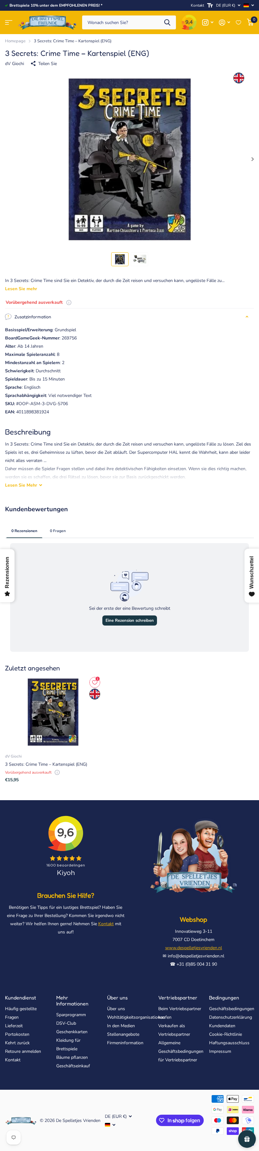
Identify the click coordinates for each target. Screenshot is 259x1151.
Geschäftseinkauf (73, 1066)
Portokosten (17, 1034)
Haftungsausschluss (229, 1043)
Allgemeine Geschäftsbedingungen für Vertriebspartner (180, 1051)
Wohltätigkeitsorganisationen (136, 1017)
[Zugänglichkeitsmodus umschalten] (210, 5)
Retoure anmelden (23, 1051)
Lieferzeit (14, 1026)
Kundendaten (222, 1026)
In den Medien (121, 1026)
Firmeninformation (125, 1043)
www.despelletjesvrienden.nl (193, 948)
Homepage (15, 41)
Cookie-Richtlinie (225, 1034)
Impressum (220, 1051)
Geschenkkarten (71, 1032)
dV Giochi (14, 64)
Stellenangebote (123, 1034)
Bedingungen (224, 997)
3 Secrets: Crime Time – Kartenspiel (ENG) (46, 764)
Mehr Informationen (72, 1000)
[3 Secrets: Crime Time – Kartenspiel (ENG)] (53, 712)
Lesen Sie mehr (21, 289)
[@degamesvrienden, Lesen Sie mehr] (208, 22)
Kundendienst (20, 997)
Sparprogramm (71, 1015)
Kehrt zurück (17, 1043)
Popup (68, 302)
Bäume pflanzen (72, 1057)
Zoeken (167, 22)
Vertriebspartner (177, 997)
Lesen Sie (21, 485)
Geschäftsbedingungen (231, 1009)
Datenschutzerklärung (230, 1017)
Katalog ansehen (8, 22)
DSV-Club (66, 1023)
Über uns (117, 997)
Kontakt (197, 5)
